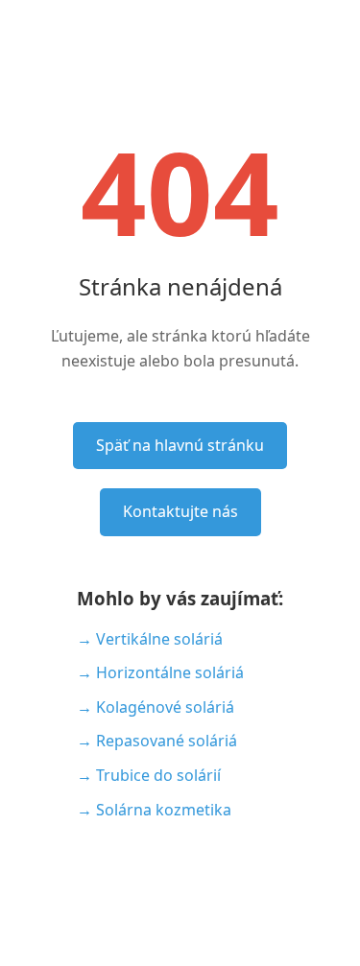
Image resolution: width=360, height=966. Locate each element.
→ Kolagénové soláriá (155, 707)
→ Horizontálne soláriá (160, 672)
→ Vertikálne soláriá (150, 638)
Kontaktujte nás (180, 511)
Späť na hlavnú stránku (180, 445)
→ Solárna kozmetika (154, 809)
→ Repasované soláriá (157, 740)
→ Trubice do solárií (149, 775)
